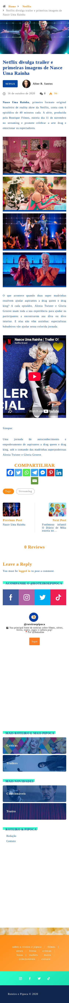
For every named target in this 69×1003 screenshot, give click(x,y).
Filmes (51, 947)
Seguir (34, 641)
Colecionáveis (27, 959)
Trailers (33, 955)
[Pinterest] (50, 472)
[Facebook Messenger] (42, 472)
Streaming (25, 491)
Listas (20, 955)
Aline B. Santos (43, 83)
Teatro (47, 955)
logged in (25, 571)
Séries (20, 951)
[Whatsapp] (26, 472)
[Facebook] (10, 472)
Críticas (47, 951)
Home (12, 6)
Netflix (26, 6)
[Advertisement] (34, 689)
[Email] (34, 480)
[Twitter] (18, 472)
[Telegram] (34, 472)
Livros (32, 951)
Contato (11, 841)
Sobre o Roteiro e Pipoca (26, 947)
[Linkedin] (59, 472)
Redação (11, 836)
